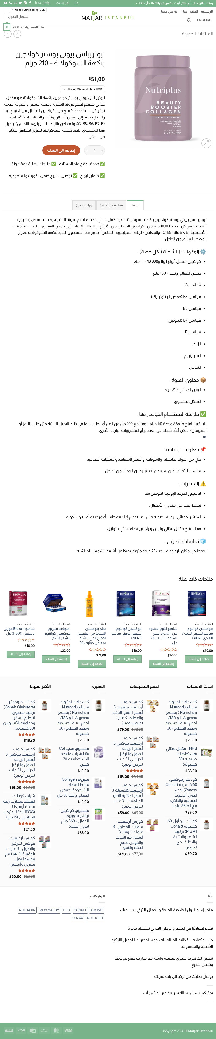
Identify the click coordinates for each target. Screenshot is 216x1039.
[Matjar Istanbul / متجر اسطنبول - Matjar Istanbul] (108, 16)
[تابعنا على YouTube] (5, 3)
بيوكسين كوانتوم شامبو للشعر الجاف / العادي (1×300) (197, 633)
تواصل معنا (42, 2)
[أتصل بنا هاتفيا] (10, 3)
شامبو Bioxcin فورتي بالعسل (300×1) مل (19, 630)
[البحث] (188, 20)
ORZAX (77, 918)
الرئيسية (207, 11)
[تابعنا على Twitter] (20, 3)
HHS (66, 910)
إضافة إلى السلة (61, 150)
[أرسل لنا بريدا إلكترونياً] (15, 3)
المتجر (194, 11)
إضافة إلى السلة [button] (199, 659)
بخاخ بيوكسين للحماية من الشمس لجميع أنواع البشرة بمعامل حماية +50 (91, 635)
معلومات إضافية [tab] (111, 205)
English (204, 20)
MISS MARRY (49, 910)
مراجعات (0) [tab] (84, 205)
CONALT (80, 910)
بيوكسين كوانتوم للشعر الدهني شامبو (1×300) (126, 633)
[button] (18, 16)
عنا (76, 2)
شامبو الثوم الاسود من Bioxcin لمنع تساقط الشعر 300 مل (163, 635)
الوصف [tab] (135, 205)
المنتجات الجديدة (197, 33)
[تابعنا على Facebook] (29, 3)
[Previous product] (8, 34)
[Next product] (17, 34)
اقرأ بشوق (62, 2)
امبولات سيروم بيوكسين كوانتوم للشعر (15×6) (57, 633)
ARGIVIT (96, 910)
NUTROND (95, 918)
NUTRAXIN (27, 910)
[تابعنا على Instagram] (24, 3)
